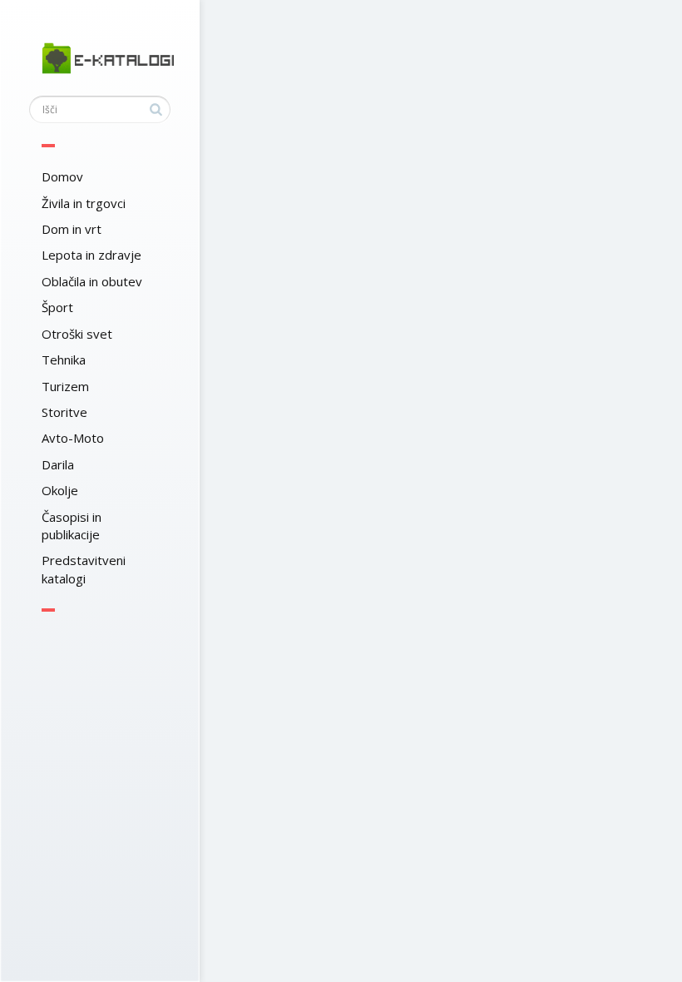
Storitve (64, 412)
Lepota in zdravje (91, 254)
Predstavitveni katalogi (84, 569)
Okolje (60, 490)
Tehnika (64, 359)
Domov (62, 176)
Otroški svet (77, 333)
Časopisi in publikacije (71, 525)
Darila (58, 464)
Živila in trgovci (84, 203)
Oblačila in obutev (92, 281)
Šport (57, 307)
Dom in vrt (71, 229)
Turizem (65, 386)
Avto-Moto (73, 437)
